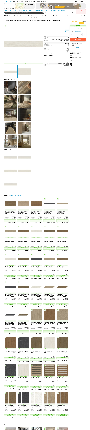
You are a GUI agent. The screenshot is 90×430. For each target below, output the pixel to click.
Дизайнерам (43, 1)
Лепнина (63, 10)
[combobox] (24, 13)
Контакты (38, 1)
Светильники (53, 10)
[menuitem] (17, 1)
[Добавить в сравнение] (72, 32)
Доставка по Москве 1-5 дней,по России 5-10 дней (77, 53)
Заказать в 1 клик (78, 31)
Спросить (78, 47)
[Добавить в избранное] (84, 32)
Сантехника (31, 10)
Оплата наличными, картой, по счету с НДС (77, 55)
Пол (59, 10)
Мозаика (20, 10)
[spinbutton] (78, 34)
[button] (71, 34)
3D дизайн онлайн (81, 12)
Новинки (46, 12)
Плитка (7, 10)
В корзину (78, 39)
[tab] (58, 26)
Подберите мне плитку (78, 49)
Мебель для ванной (40, 10)
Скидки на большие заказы (76, 59)
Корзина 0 (82, 1)
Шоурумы (18, 1)
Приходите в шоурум (75, 63)
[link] (6, 17)
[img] (5, 26)
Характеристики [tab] (48, 25)
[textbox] (24, 13)
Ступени (25, 10)
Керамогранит (13, 10)
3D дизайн (33, 1)
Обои (47, 10)
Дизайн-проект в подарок (76, 57)
